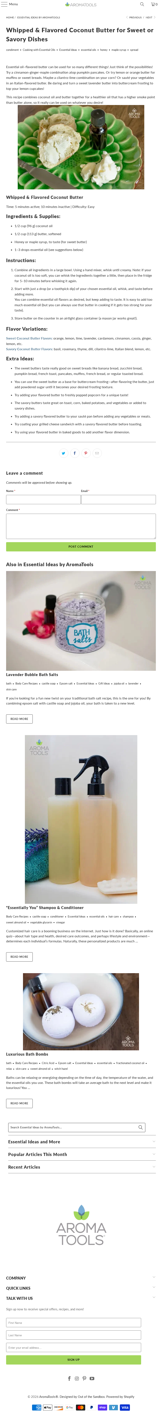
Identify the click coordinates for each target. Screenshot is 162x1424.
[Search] (142, 4)
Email (85, 491)
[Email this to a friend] (97, 453)
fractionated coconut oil (130, 1063)
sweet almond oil (16, 922)
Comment (13, 510)
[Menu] (2, 4)
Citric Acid (48, 1063)
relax (9, 1068)
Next (149, 17)
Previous (135, 17)
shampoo (128, 916)
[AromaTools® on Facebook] (69, 1379)
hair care (114, 916)
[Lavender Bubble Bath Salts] (81, 621)
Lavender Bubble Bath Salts (32, 674)
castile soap (48, 683)
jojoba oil (119, 683)
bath (8, 683)
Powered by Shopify (120, 1396)
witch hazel (61, 1068)
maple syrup (119, 49)
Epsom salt (66, 683)
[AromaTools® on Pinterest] (84, 1379)
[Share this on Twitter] (63, 453)
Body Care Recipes (26, 683)
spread (134, 49)
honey (104, 49)
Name (10, 491)
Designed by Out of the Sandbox (82, 1396)
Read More (19, 719)
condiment (12, 49)
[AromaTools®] (81, 4)
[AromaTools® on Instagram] (77, 1379)
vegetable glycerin (41, 922)
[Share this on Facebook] (75, 453)
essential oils (88, 49)
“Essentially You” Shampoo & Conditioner (45, 907)
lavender (133, 683)
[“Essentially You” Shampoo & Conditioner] (81, 819)
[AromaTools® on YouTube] (92, 1379)
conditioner (57, 916)
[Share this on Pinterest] (86, 453)
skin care (11, 689)
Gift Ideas (104, 683)
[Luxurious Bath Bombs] (81, 1011)
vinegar (60, 922)
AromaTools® (48, 1396)
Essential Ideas (68, 49)
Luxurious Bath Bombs (27, 1054)
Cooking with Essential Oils (39, 49)
